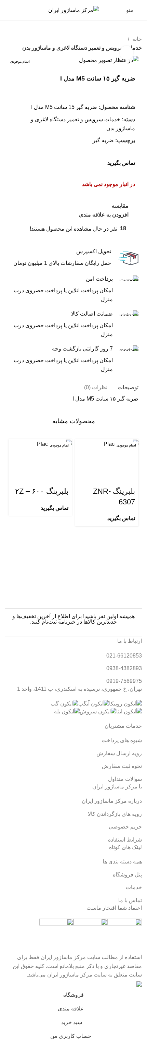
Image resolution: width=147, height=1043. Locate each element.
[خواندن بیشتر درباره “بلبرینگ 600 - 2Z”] (63, 457)
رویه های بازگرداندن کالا (115, 814)
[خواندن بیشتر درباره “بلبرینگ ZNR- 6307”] (129, 457)
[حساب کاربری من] (22, 10)
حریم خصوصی (125, 827)
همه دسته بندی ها (122, 861)
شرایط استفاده (125, 840)
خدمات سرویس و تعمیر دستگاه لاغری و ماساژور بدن (82, 48)
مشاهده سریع (111, 457)
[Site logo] (73, 10)
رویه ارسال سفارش (119, 753)
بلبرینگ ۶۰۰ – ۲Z (41, 491)
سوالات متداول (125, 779)
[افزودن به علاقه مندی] (129, 474)
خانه (136, 39)
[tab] (128, 387)
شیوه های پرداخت (122, 740)
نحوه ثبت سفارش (122, 766)
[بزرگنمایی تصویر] (126, 53)
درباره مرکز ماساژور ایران (112, 801)
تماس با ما (130, 900)
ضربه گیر (103, 140)
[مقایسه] (93, 457)
